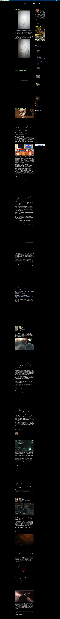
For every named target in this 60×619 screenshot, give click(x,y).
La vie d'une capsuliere (18, 285)
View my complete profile (39, 20)
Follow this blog (40, 145)
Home (24, 612)
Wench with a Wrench (30, 4)
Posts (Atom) (20, 614)
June (37, 52)
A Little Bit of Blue (17, 287)
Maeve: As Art (17, 9)
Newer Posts (16, 612)
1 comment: (24, 528)
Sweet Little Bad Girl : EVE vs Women (20, 293)
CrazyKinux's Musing (39, 107)
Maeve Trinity (43, 9)
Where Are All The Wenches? (20, 108)
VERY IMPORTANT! (18, 497)
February (38, 67)
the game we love (20, 124)
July (37, 51)
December (38, 46)
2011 (37, 44)
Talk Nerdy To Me (17, 284)
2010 (37, 45)
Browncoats (25, 133)
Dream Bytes (31, 300)
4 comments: (24, 426)
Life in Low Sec (38, 110)
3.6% (24, 160)
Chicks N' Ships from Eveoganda (19, 289)
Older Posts (32, 612)
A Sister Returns (18, 326)
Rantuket (16, 286)
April (37, 55)
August (38, 50)
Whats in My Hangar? (19, 430)
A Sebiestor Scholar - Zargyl (40, 105)
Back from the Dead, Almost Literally (22, 532)
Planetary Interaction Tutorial (20, 70)
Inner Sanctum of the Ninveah (40, 74)
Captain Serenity (38, 103)
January (38, 68)
